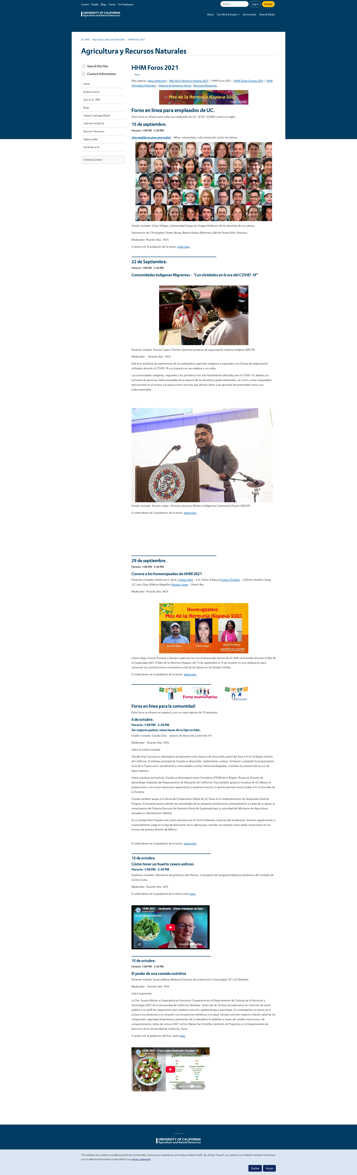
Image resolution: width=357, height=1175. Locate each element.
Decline (255, 1168)
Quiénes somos (91, 91)
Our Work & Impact (227, 14)
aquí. (183, 1035)
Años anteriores (157, 80)
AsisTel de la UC (91, 147)
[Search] (247, 4)
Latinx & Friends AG (93, 123)
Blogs (103, 4)
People (94, 4)
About (210, 14)
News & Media (267, 14)
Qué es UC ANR (91, 99)
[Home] (100, 14)
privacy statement (141, 1159)
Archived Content (93, 159)
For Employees (125, 4)
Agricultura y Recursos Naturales (108, 39)
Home (86, 83)
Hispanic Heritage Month (96, 115)
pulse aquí (183, 246)
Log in (255, 4)
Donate (268, 4)
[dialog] (178, 1162)
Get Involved (249, 14)
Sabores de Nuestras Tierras (175, 85)
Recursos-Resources (93, 131)
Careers (85, 4)
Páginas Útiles (90, 139)
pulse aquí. (190, 512)
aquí (193, 893)
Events (112, 4)
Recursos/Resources (205, 85)
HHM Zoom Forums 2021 (248, 80)
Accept (269, 1168)
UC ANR (85, 39)
